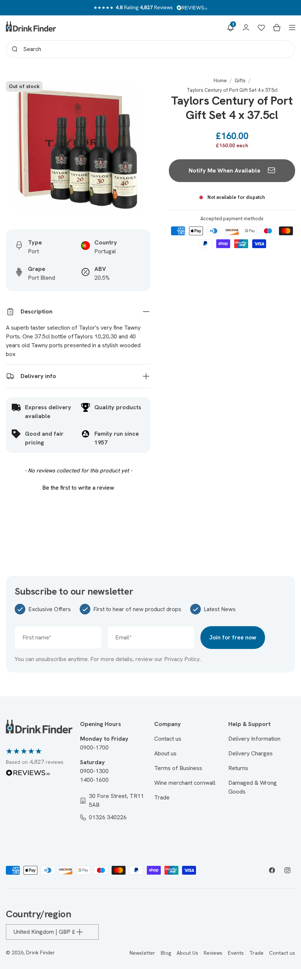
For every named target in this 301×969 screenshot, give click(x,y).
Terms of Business (178, 768)
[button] (230, 27)
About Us (187, 953)
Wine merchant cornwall (184, 783)
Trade (162, 797)
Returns (238, 768)
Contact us (167, 739)
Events (236, 953)
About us (165, 753)
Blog (166, 953)
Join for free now (232, 637)
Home (220, 80)
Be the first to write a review (78, 487)
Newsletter (142, 953)
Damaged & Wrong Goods (252, 787)
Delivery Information (254, 739)
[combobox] (150, 49)
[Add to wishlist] (137, 91)
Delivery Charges (250, 753)
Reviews (213, 953)
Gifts (240, 80)
